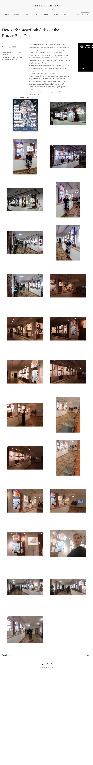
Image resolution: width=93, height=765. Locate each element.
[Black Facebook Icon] (47, 664)
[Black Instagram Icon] (52, 664)
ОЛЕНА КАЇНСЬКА (46, 5)
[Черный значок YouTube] (43, 664)
